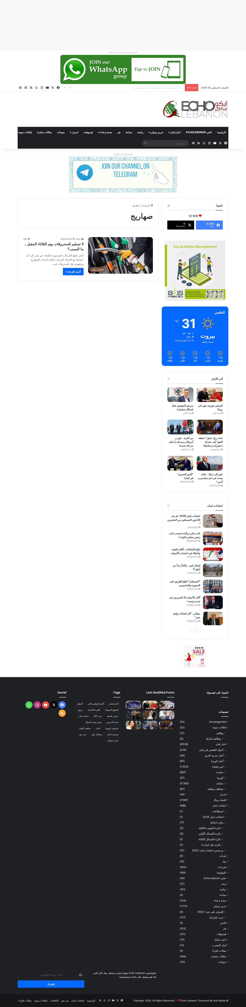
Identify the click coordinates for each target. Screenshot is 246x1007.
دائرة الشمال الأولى (209, 833)
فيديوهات (88, 132)
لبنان (98, 728)
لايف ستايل (220, 939)
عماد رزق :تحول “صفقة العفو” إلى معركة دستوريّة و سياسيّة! (210, 441)
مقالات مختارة (44, 132)
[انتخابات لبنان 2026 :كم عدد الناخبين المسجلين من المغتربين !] (213, 521)
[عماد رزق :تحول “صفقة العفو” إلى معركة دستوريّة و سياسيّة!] (210, 427)
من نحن (65, 1000)
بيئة (224, 861)
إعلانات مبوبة (25, 132)
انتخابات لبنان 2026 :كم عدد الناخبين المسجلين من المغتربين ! (183, 519)
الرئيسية (221, 132)
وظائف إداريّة (213, 738)
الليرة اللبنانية (94, 709)
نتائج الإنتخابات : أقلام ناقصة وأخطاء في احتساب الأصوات (185, 551)
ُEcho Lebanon (189, 1000)
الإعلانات (54, 1000)
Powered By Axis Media (212, 1000)
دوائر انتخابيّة (216, 822)
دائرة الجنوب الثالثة (210, 828)
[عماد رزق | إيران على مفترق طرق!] (133, 715)
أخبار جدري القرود (213, 755)
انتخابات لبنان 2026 (213, 816)
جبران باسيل (112, 716)
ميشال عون (96, 734)
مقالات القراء (219, 950)
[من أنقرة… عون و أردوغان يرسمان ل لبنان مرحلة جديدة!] (180, 427)
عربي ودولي (157, 132)
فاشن (223, 922)
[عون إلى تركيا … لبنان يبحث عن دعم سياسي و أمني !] (210, 463)
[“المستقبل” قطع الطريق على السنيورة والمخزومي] (213, 586)
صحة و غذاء (106, 132)
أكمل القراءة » (73, 271)
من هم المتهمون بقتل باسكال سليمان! (164, 87)
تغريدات (222, 867)
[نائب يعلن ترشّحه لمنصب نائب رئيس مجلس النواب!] (213, 538)
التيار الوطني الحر (96, 703)
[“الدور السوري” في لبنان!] (180, 463)
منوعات (61, 132)
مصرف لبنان (112, 734)
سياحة (129, 132)
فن (118, 132)
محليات (219, 783)
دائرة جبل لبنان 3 (211, 844)
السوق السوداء (111, 709)
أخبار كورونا (217, 761)
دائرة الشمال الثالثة (210, 839)
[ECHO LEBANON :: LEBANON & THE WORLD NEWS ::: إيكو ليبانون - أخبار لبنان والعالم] (195, 109)
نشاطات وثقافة (215, 788)
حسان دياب (84, 716)
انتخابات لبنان (219, 805)
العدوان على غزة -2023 (210, 911)
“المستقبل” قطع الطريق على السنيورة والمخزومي (185, 583)
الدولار (80, 703)
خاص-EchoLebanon (199, 132)
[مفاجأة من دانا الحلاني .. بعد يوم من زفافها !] (150, 715)
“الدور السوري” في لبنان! (185, 476)
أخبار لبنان (113, 703)
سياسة (219, 772)
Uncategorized (217, 721)
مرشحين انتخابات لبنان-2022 (207, 850)
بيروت (80, 709)
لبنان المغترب (219, 945)
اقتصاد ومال (220, 800)
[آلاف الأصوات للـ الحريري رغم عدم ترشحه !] (213, 602)
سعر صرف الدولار (93, 722)
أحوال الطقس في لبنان (211, 749)
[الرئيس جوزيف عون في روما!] (210, 394)
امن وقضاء (217, 766)
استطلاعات (217, 811)
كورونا (220, 777)
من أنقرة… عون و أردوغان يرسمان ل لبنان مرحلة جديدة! (181, 441)
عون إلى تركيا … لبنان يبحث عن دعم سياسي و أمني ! (210, 478)
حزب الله (98, 716)
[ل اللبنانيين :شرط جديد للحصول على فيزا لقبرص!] (133, 705)
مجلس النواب (85, 728)
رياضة (140, 132)
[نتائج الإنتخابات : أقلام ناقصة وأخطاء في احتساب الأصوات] (213, 554)
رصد (224, 883)
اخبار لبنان (176, 132)
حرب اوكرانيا (216, 917)
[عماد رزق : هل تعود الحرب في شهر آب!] (150, 725)
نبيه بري (82, 734)
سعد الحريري (112, 722)
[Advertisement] (138, 25)
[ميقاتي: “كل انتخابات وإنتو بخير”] (213, 618)
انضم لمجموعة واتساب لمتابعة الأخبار (123, 52)
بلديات (223, 855)
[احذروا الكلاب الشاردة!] (166, 705)
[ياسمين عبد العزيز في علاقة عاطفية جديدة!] (133, 725)
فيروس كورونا (111, 728)
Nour (78, 239)
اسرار (75, 132)
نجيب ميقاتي (112, 740)
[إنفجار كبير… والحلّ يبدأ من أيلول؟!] (213, 570)
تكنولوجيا (221, 872)
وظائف (219, 733)
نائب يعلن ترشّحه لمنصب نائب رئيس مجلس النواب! (184, 535)
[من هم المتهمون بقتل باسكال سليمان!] (180, 394)
